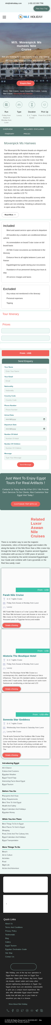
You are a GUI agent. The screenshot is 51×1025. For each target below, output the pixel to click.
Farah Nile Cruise (13, 595)
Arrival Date (9, 415)
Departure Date (10, 425)
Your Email (8, 377)
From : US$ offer (41, 714)
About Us (9, 924)
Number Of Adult (11, 434)
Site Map (8, 953)
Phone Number (10, 405)
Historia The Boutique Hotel (19, 656)
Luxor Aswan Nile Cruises (30, 91)
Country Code (10, 396)
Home (5, 91)
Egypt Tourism (11, 946)
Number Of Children (12, 444)
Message (8, 453)
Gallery (8, 942)
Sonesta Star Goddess (16, 719)
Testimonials (10, 935)
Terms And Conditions (14, 927)
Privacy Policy (11, 931)
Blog (7, 938)
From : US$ (43, 590)
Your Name (8, 367)
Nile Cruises (14, 91)
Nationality (8, 386)
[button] (10, 214)
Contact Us (9, 957)
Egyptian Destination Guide (16, 949)
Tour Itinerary (10, 314)
